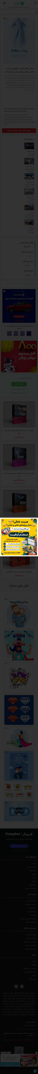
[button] (2, 520)
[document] (19, 537)
